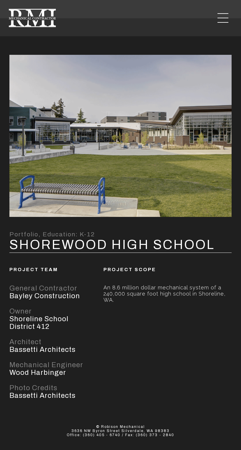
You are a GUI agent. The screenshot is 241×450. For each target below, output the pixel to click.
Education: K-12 (69, 234)
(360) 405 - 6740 (101, 435)
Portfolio (24, 234)
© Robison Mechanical (120, 427)
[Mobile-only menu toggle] (223, 18)
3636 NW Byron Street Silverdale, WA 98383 (120, 431)
